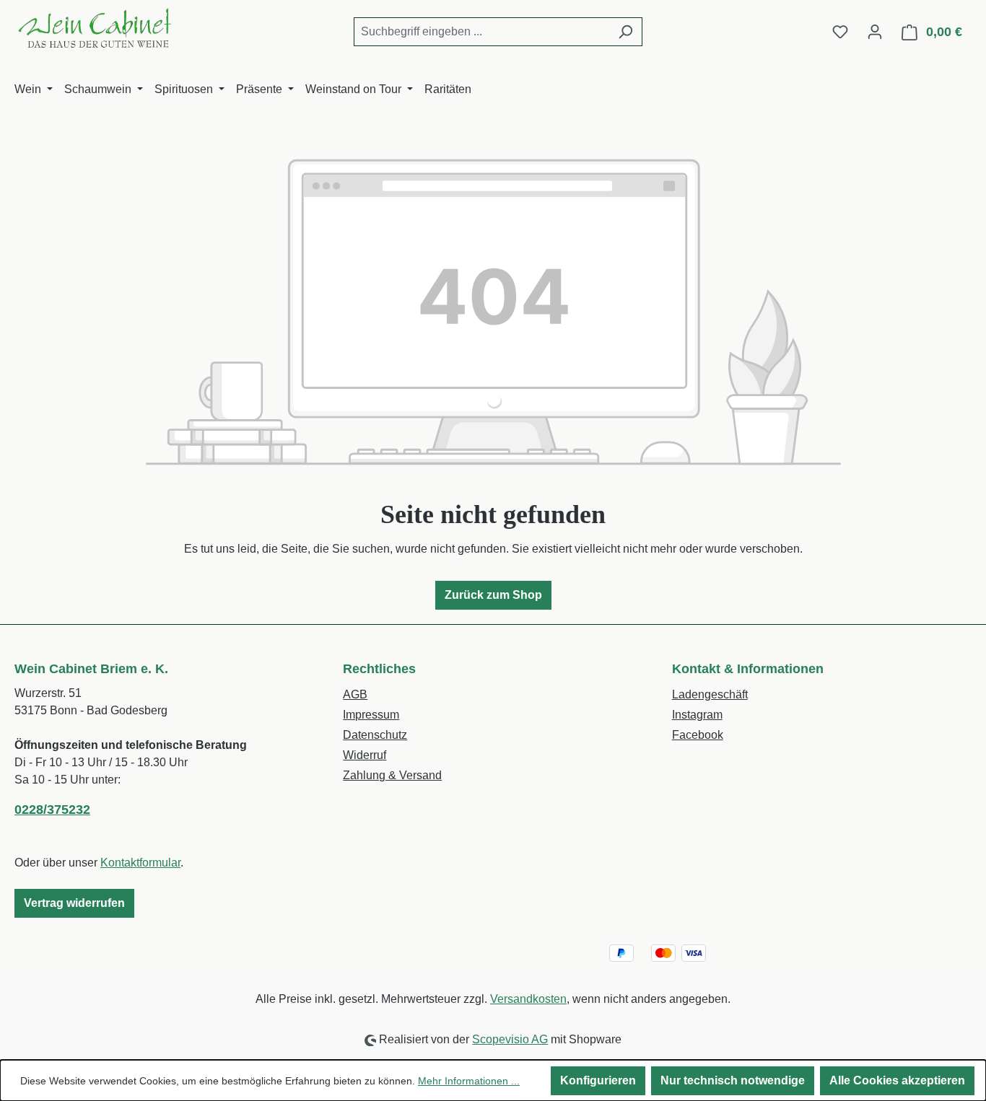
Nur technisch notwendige (732, 1080)
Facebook (697, 735)
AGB (355, 694)
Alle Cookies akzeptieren (897, 1080)
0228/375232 (52, 809)
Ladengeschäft (710, 694)
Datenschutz (375, 735)
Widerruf (364, 755)
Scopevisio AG (510, 1039)
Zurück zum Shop (493, 595)
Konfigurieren (598, 1080)
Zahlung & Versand (392, 775)
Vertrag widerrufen (74, 903)
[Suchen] (625, 31)
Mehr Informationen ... (469, 1081)
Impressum (371, 715)
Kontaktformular (140, 862)
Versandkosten (528, 999)
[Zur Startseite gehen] (93, 29)
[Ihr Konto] (875, 31)
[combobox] (481, 31)
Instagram (697, 715)
